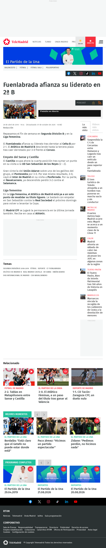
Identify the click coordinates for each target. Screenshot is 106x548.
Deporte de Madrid (83, 388)
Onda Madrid (61, 42)
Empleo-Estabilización (13, 530)
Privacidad (81, 530)
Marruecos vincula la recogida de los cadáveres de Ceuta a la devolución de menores (82, 296)
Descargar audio (93, 103)
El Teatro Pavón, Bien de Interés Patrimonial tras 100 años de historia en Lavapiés (82, 271)
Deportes (43, 485)
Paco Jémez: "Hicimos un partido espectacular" (51, 426)
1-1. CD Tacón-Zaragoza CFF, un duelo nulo (87, 377)
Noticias (37, 42)
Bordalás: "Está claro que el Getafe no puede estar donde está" (18, 426)
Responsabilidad (25, 527)
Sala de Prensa (9, 527)
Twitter (75, 73)
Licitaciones (30, 530)
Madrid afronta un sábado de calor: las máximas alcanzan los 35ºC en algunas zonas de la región (82, 239)
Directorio (53, 527)
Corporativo (11, 522)
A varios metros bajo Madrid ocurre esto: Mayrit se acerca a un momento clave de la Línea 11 (82, 209)
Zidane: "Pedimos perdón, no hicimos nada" (85, 426)
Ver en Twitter (39, 502)
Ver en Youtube (75, 501)
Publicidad (65, 527)
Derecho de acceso (80, 527)
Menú (101, 42)
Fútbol (23, 68)
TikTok (87, 73)
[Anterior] (37, 414)
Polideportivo (52, 68)
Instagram (81, 73)
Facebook (69, 73)
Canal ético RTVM (44, 530)
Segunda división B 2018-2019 (16, 268)
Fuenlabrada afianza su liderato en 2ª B (19, 109)
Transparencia (41, 527)
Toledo (91, 176)
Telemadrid (17, 516)
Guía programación (53, 516)
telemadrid (12, 542)
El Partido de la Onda (50, 388)
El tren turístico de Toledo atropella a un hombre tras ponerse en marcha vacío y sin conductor (82, 177)
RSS (100, 103)
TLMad (48, 42)
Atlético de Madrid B (12, 272)
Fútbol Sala (36, 68)
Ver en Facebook (30, 502)
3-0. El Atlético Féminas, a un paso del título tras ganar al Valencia (53, 377)
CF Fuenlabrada (54, 268)
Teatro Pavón (94, 270)
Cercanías (92, 136)
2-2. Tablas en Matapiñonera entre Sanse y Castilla (19, 377)
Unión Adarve (59, 272)
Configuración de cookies (23, 532)
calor (90, 238)
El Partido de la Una (16, 437)
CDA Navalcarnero (39, 275)
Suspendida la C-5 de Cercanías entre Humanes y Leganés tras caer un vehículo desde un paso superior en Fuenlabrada (82, 138)
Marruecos (93, 295)
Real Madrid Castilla (32, 272)
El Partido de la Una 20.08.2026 (85, 474)
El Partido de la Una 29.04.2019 (18, 474)
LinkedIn (93, 73)
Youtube (100, 73)
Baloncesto (10, 68)
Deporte (41, 268)
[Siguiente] (44, 414)
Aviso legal (92, 530)
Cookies (6, 532)
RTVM (6, 511)
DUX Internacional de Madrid (16, 275)
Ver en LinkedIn (66, 501)
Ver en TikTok (57, 502)
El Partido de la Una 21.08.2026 (51, 474)
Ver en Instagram (48, 501)
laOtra (40, 516)
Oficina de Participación (64, 530)
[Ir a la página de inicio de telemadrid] (15, 42)
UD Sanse (47, 272)
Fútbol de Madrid (14, 388)
